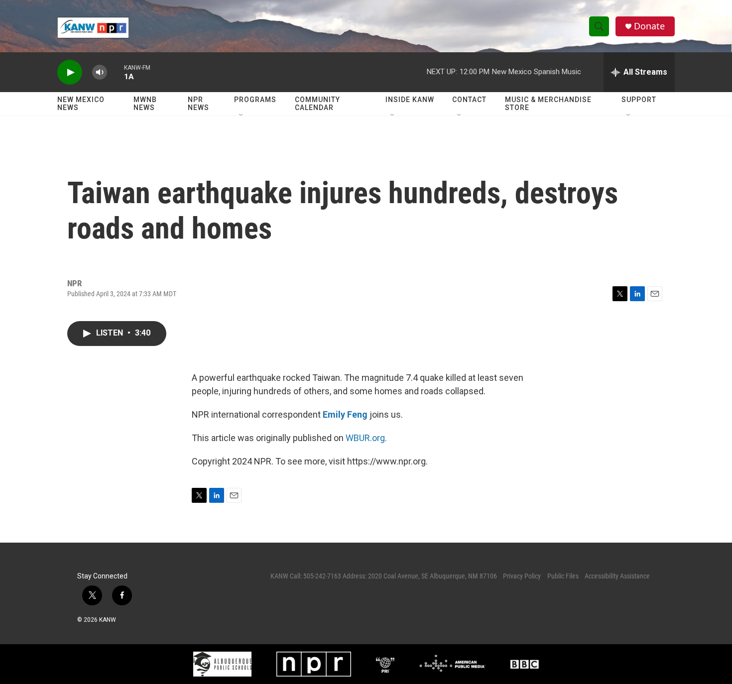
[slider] (115, 72)
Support (638, 100)
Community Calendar (317, 104)
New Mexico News (81, 104)
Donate (649, 26)
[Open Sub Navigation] (241, 115)
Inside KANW (409, 100)
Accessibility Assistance (617, 576)
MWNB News (145, 104)
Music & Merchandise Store (548, 104)
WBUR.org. (366, 438)
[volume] (99, 72)
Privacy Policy (522, 576)
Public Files (563, 576)
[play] (70, 72)
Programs (255, 100)
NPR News (198, 104)
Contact (469, 100)
